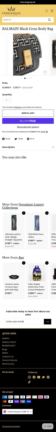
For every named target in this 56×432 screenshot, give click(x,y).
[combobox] (28, 20)
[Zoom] (45, 71)
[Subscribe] (47, 321)
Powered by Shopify (11, 426)
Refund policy (8, 364)
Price (5, 83)
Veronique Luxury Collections (23, 206)
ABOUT (5, 353)
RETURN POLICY (8, 345)
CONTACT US (8, 356)
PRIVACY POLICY (9, 342)
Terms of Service (9, 360)
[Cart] (46, 11)
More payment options (28, 127)
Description (8, 147)
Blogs (4, 349)
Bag (21, 257)
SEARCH (5, 338)
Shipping (17, 107)
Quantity (7, 94)
